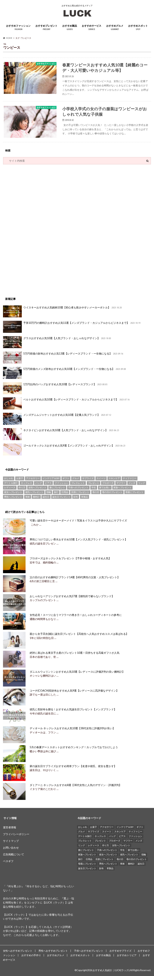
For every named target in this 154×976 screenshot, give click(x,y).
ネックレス (26, 483)
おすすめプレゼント (46, 27)
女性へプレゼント (37, 487)
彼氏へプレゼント (34, 492)
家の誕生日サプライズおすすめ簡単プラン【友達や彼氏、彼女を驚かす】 (73, 766)
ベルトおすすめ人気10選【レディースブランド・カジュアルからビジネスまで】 (76, 399)
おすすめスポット (138, 27)
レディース (9, 487)
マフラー (120, 483)
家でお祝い (104, 487)
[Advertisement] (31, 229)
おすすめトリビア (127, 955)
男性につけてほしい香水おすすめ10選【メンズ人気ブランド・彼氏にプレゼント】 (78, 539)
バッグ (38, 483)
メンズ (131, 483)
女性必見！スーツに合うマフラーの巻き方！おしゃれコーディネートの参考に (76, 614)
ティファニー (129, 478)
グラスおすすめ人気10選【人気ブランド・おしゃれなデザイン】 (67, 338)
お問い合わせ (11, 847)
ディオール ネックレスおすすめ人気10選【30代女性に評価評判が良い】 (72, 728)
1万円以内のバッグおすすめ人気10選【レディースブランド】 (65, 384)
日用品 (64, 492)
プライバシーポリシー (16, 834)
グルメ (75, 478)
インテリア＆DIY (51, 478)
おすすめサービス (91, 27)
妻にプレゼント (57, 487)
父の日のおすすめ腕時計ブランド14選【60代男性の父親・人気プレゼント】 (75, 577)
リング (141, 483)
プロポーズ (107, 483)
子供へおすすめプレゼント (88, 950)
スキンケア (114, 478)
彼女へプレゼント (13, 492)
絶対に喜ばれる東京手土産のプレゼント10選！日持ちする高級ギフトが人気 (74, 652)
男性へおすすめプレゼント (53, 950)
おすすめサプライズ (120, 950)
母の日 (95, 492)
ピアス (48, 483)
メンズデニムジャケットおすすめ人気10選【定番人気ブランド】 (67, 414)
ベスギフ (8, 861)
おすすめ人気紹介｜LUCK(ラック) (111, 970)
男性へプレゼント (13, 496)
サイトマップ (11, 840)
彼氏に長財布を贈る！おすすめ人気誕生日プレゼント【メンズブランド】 (73, 709)
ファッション (61, 483)
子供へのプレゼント (78, 487)
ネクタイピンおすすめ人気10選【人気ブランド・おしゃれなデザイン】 (71, 430)
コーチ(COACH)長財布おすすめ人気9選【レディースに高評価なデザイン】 (74, 690)
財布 (75, 496)
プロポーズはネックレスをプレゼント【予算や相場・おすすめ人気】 (70, 558)
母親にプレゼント (134, 492)
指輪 (48, 492)
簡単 (27, 496)
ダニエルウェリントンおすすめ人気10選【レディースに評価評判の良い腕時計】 (77, 671)
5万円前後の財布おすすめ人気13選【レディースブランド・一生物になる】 (73, 353)
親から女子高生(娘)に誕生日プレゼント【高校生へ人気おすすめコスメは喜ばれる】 (79, 633)
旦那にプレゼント (80, 492)
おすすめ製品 (69, 27)
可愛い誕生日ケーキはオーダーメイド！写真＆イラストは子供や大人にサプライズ (78, 520)
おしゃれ (8, 478)
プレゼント (93, 483)
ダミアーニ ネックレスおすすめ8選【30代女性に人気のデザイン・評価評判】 (76, 785)
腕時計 (36, 496)
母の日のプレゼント (112, 492)
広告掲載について (13, 854)
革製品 (84, 496)
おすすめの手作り (31, 955)
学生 (93, 487)
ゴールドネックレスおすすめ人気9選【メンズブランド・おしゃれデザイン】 (74, 445)
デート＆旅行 (11, 483)
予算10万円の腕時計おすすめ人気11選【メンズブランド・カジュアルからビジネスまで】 (82, 322)
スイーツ (101, 478)
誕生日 (46, 496)
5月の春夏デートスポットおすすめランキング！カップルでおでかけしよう (74, 747)
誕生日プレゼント (61, 496)
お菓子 (19, 478)
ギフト (66, 478)
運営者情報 (9, 827)
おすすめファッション (18, 27)
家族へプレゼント (122, 487)
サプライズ (88, 478)
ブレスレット (78, 483)
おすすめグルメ (114, 27)
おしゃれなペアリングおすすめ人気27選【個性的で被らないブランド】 (72, 596)
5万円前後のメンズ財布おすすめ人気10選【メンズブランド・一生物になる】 (74, 368)
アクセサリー (33, 478)
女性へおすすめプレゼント (17, 950)
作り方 (22, 487)
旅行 (56, 492)
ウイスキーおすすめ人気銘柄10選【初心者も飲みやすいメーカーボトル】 (72, 307)
